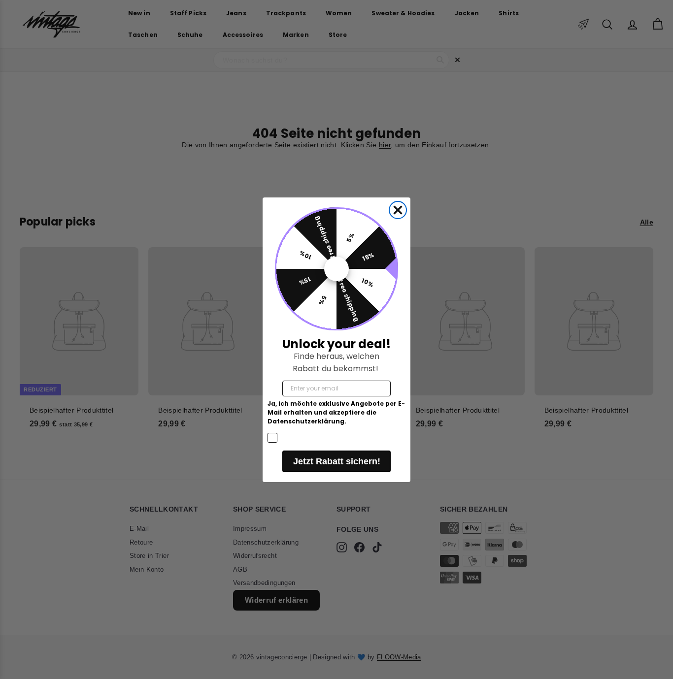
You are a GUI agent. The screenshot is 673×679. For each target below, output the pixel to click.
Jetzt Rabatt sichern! (336, 461)
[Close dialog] (397, 210)
